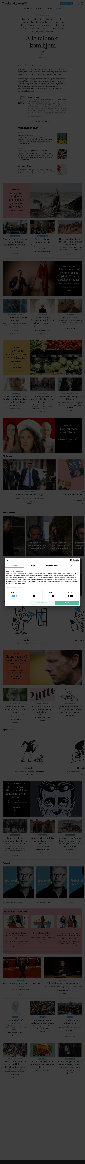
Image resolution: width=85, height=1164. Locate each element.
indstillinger (66, 579)
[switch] (33, 596)
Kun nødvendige (42, 602)
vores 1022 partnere (16, 573)
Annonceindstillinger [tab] (52, 565)
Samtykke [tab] (14, 565)
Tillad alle (66, 602)
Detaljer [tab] (33, 565)
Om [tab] (70, 565)
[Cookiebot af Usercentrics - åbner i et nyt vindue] (71, 560)
